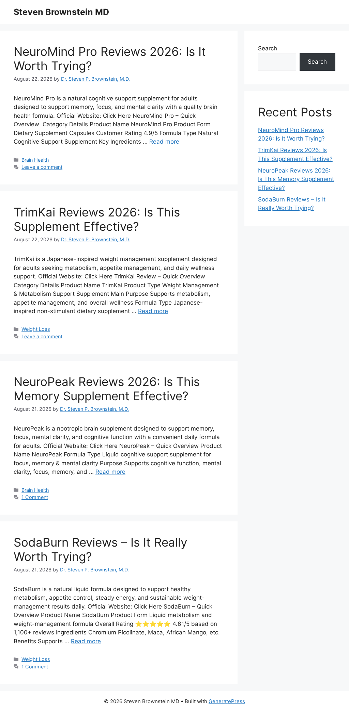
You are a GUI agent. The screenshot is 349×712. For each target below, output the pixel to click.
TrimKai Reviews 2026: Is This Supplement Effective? (97, 219)
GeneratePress (227, 701)
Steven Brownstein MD (61, 12)
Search (267, 48)
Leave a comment (41, 167)
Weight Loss (35, 329)
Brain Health (35, 160)
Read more (164, 141)
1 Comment (34, 497)
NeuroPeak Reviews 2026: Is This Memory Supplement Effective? (107, 388)
